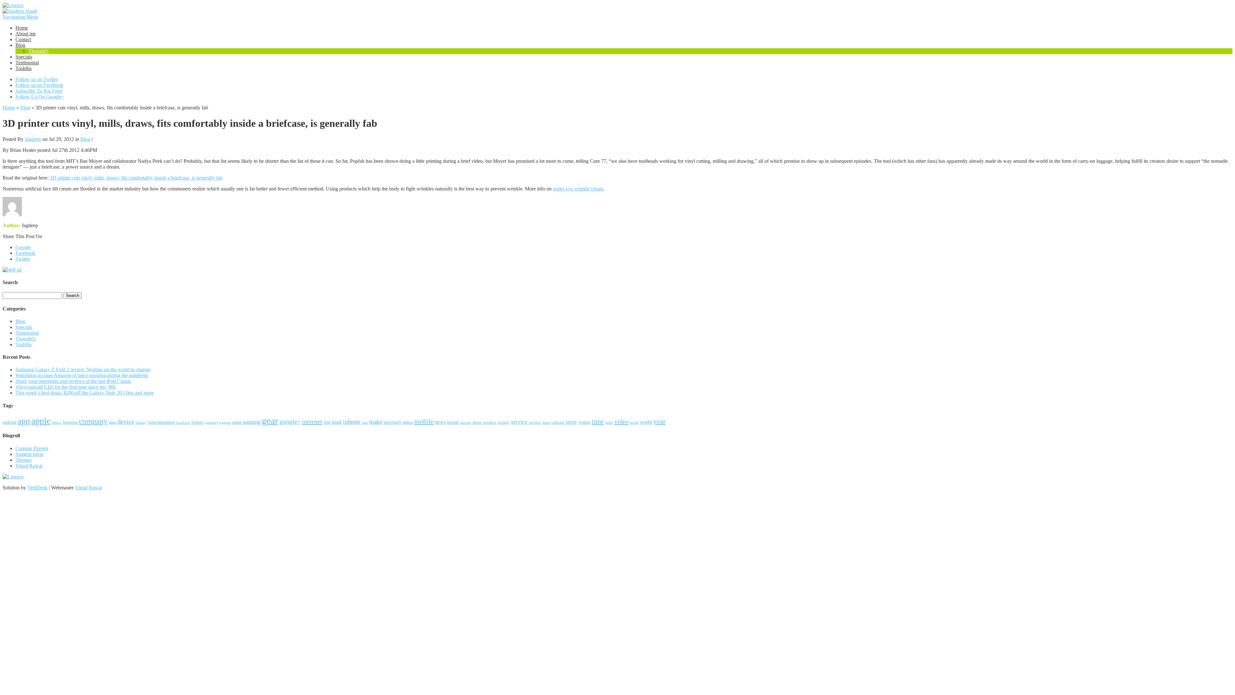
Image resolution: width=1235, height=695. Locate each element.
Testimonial (27, 62)
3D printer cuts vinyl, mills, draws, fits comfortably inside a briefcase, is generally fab (136, 178)
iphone (352, 421)
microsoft (392, 422)
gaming (252, 422)
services (535, 422)
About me (25, 33)
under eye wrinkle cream (578, 188)
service (519, 422)
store (571, 422)
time (598, 421)
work (634, 422)
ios (327, 422)
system (584, 422)
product (490, 422)
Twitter (22, 259)
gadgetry (211, 422)
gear (270, 420)
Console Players (31, 448)
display (141, 422)
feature (197, 422)
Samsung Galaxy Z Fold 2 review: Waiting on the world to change (83, 369)
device (125, 421)
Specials (23, 57)
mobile (424, 421)
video (621, 421)
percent (465, 422)
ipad (337, 422)
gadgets (225, 422)
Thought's (38, 51)
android (9, 422)
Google (23, 247)
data (112, 422)
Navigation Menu (20, 17)
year (659, 421)
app (24, 421)
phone (477, 423)
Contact (23, 39)
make (375, 421)
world (646, 422)
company (93, 421)
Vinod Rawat (28, 465)
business (70, 422)
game (237, 422)
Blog (20, 45)
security (504, 422)
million (407, 423)
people (453, 422)
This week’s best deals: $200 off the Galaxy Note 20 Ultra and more (84, 392)
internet (312, 421)
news (440, 422)
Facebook (25, 253)
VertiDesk (37, 487)
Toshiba (23, 68)
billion (56, 422)
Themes (23, 460)
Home (21, 28)
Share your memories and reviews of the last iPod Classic (73, 381)
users (609, 422)
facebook (183, 422)
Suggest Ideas (29, 454)
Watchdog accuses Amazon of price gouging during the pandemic (82, 375)
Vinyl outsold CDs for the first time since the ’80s (65, 387)
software (557, 422)
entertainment (161, 422)
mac (365, 422)
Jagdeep (33, 139)
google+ (290, 421)
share (546, 422)
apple (40, 421)
